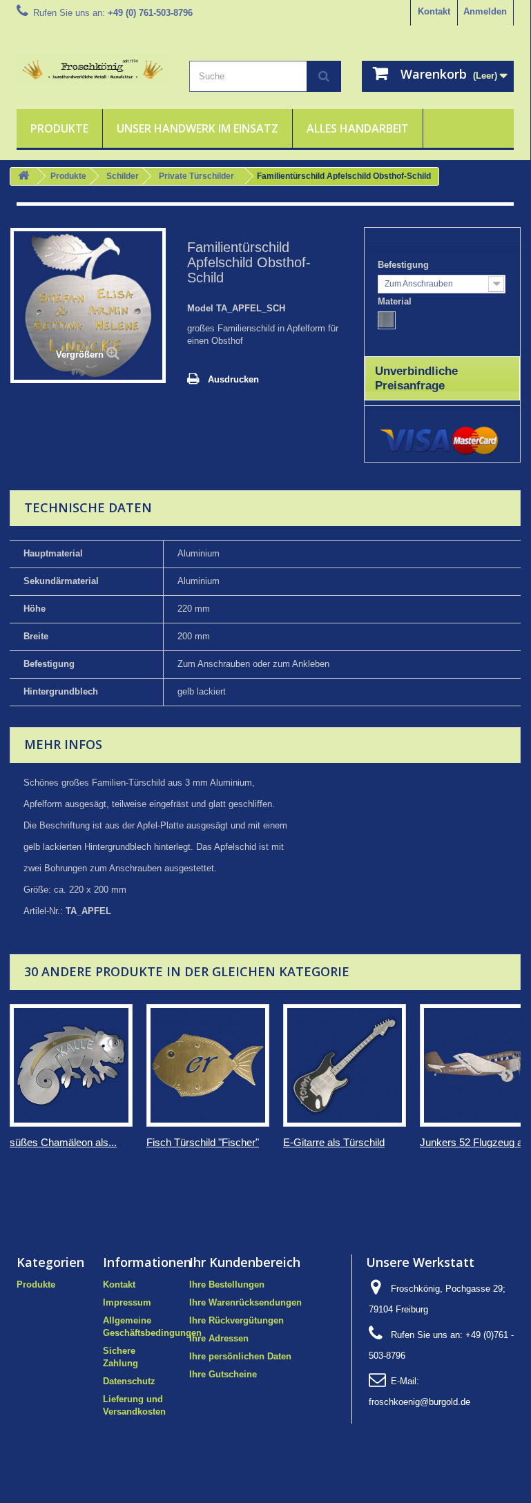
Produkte (59, 128)
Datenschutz (129, 1381)
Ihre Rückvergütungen (236, 1320)
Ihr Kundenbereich (244, 1262)
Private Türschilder (196, 176)
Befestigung (405, 265)
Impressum (127, 1302)
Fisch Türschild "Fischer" (202, 1142)
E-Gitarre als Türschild (334, 1142)
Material (396, 301)
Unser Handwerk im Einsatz (197, 128)
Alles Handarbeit (358, 128)
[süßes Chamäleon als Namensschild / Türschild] (71, 1065)
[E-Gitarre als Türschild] (344, 1065)
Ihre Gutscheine (223, 1374)
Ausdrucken (233, 379)
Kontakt (434, 11)
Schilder (122, 176)
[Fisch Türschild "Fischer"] (207, 1065)
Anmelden (485, 11)
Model (200, 308)
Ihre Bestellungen (226, 1284)
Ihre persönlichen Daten (240, 1356)
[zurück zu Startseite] (23, 176)
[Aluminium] (386, 320)
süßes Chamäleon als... (63, 1142)
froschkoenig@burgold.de (419, 1402)
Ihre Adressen (219, 1338)
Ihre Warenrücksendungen (245, 1302)
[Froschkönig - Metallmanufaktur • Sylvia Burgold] (92, 70)
